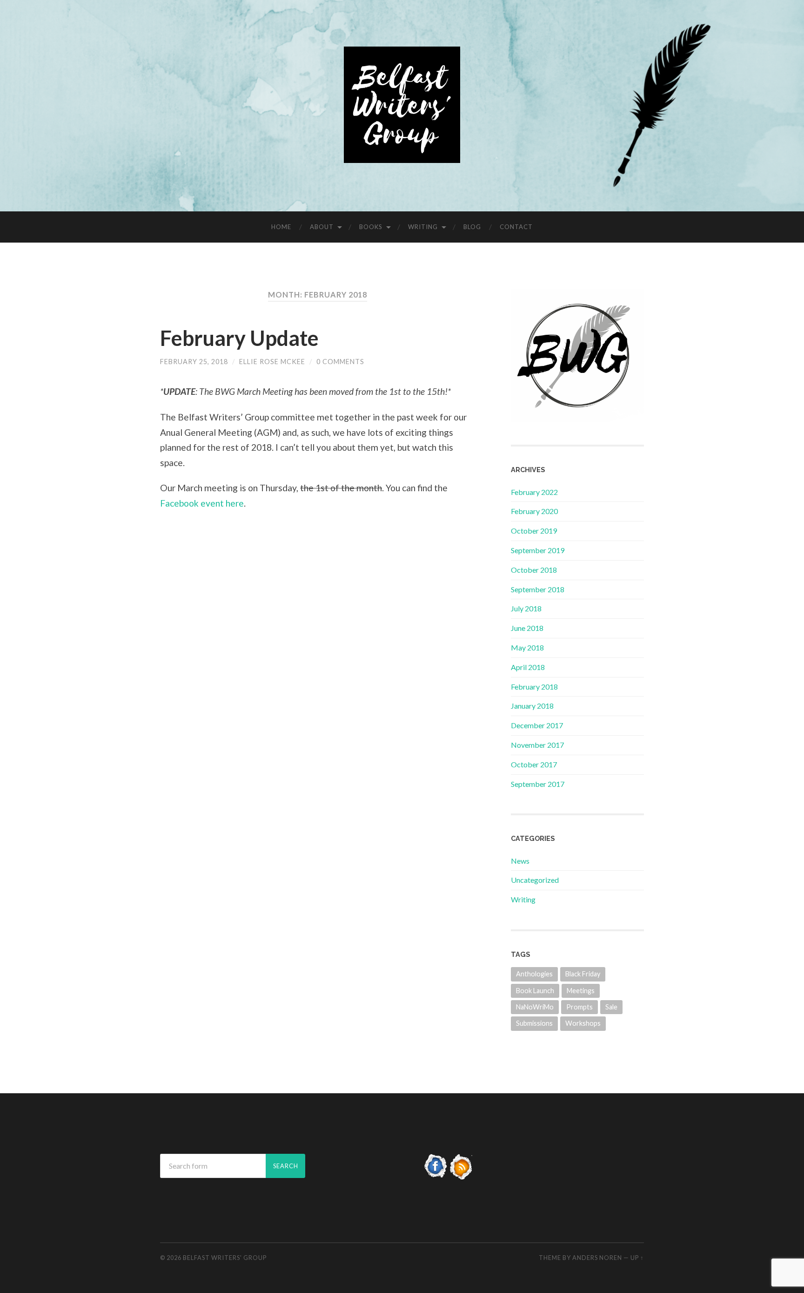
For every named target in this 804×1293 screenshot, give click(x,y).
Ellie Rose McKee (272, 362)
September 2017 (537, 783)
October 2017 (534, 764)
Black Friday (582, 974)
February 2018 (534, 686)
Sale (611, 1007)
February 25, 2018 (194, 362)
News (520, 860)
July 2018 (526, 608)
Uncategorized (535, 879)
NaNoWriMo (535, 1007)
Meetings (581, 991)
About (322, 226)
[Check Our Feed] (462, 1176)
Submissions (534, 1023)
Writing (423, 226)
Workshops (583, 1023)
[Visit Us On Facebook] (435, 1176)
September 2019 (537, 550)
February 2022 (534, 491)
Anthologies (534, 974)
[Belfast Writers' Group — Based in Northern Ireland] (402, 105)
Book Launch (535, 991)
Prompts (579, 1007)
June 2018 (527, 627)
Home (281, 226)
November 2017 (537, 744)
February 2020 (534, 511)
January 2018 (532, 705)
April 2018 (528, 667)
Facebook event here (202, 503)
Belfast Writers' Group (225, 1257)
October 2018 (534, 569)
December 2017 (537, 725)
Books (370, 226)
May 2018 (527, 647)
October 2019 (534, 530)
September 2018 (537, 589)
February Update (239, 338)
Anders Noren (597, 1257)
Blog (472, 226)
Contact (516, 226)
